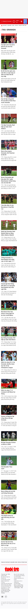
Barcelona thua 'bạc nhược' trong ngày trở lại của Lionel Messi (7, 313)
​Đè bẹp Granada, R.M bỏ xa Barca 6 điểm (8, 443)
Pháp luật (24, 25)
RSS (22, 587)
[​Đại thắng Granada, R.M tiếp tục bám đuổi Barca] (9, 331)
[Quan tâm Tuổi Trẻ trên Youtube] (2, 597)
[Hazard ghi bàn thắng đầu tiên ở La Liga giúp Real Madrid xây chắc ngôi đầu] (9, 277)
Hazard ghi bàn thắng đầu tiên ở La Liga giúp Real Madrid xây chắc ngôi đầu (8, 286)
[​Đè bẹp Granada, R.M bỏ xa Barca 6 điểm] (9, 436)
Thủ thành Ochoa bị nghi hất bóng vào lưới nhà (7, 517)
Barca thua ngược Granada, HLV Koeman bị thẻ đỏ (7, 153)
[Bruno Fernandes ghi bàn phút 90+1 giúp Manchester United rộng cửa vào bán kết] (9, 171)
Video (13, 25)
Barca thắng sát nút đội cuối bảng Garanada (8, 492)
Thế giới (20, 25)
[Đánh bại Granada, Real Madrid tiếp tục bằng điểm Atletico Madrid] (9, 225)
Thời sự (16, 25)
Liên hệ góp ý (17, 587)
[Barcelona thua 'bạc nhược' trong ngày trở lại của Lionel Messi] (9, 305)
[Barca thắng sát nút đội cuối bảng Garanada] (9, 485)
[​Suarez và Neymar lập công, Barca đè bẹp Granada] (9, 410)
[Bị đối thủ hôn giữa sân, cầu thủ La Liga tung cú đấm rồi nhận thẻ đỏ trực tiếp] (9, 64)
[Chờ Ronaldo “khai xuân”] (9, 460)
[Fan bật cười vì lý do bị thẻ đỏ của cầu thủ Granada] (9, 38)
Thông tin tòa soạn (5, 589)
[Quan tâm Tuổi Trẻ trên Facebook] (6, 597)
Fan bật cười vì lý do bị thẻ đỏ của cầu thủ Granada (8, 46)
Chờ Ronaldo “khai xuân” (6, 467)
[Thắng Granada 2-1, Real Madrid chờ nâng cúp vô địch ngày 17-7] (9, 251)
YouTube (9, 21)
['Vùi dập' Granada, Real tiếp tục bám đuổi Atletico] (9, 118)
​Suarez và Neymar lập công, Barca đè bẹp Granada (7, 418)
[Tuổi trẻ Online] (12, 569)
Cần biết (14, 21)
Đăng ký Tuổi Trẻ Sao (25, 21)
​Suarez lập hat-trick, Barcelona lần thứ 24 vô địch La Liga (8, 543)
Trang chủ (3, 562)
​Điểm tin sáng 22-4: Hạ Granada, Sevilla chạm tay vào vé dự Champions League (8, 364)
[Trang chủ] (1, 25)
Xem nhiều (9, 25)
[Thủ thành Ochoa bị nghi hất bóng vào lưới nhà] (9, 509)
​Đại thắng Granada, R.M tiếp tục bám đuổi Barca (8, 338)
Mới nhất (5, 25)
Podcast (4, 21)
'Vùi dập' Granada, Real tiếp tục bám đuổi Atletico (8, 126)
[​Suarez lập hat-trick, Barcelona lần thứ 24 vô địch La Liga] (9, 535)
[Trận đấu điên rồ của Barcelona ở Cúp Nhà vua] (9, 199)
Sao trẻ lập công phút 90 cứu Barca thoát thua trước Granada (8, 100)
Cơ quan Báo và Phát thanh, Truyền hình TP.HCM (5, 592)
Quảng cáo (17, 21)
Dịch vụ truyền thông (18, 585)
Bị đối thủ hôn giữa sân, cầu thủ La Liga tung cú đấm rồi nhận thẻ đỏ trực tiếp (8, 73)
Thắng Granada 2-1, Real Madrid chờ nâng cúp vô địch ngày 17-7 (7, 259)
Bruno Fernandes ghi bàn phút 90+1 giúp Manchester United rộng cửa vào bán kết (8, 180)
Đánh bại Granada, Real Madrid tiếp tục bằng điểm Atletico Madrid (8, 233)
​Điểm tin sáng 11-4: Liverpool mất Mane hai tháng (8, 392)
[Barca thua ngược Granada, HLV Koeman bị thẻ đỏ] (9, 145)
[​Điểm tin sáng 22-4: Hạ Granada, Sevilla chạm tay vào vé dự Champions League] (9, 356)
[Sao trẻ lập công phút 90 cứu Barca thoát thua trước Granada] (9, 92)
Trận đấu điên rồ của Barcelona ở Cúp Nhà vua (7, 207)
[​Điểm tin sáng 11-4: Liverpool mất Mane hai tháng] (9, 384)
